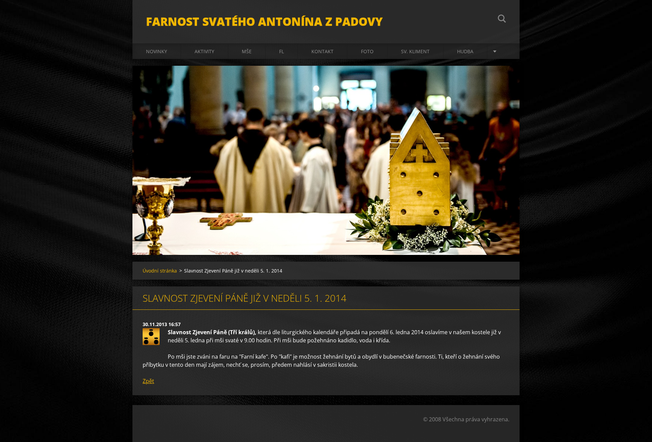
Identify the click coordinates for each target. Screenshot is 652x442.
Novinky (156, 51)
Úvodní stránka (160, 270)
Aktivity (204, 51)
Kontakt (322, 51)
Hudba (465, 51)
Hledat (502, 20)
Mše (247, 51)
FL (281, 51)
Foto (367, 51)
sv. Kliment (415, 51)
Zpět (148, 381)
